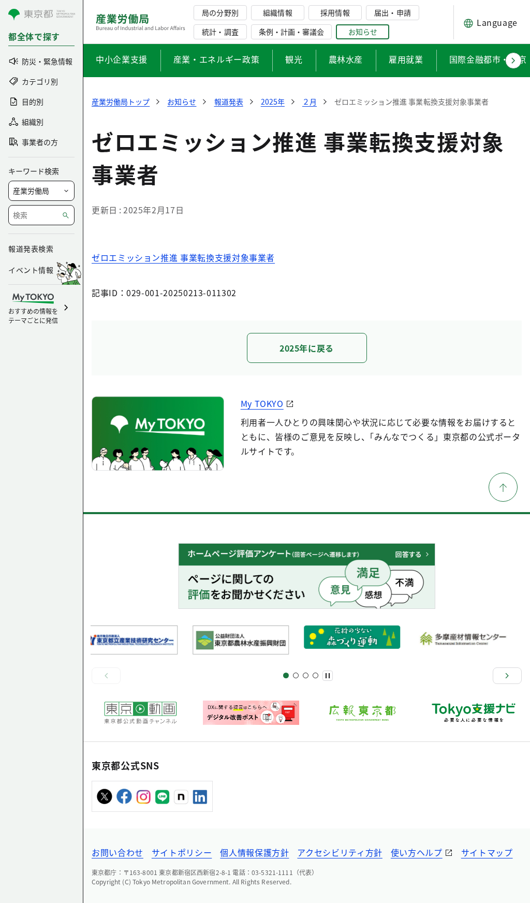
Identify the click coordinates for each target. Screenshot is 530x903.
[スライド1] (286, 675)
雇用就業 (406, 59)
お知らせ (362, 31)
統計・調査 (220, 31)
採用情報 (334, 12)
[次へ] (507, 675)
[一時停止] (327, 676)
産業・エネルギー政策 (216, 59)
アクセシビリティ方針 (339, 852)
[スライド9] (305, 675)
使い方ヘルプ (417, 852)
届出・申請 (392, 12)
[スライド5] (296, 675)
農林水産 (346, 59)
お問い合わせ (117, 852)
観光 (293, 59)
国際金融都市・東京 (488, 59)
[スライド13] (315, 675)
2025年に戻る (306, 348)
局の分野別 (220, 12)
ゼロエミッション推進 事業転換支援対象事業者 (183, 257)
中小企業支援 (122, 59)
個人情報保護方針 (254, 852)
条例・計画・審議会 (291, 31)
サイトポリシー (182, 852)
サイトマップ (487, 852)
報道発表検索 (30, 248)
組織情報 (277, 12)
